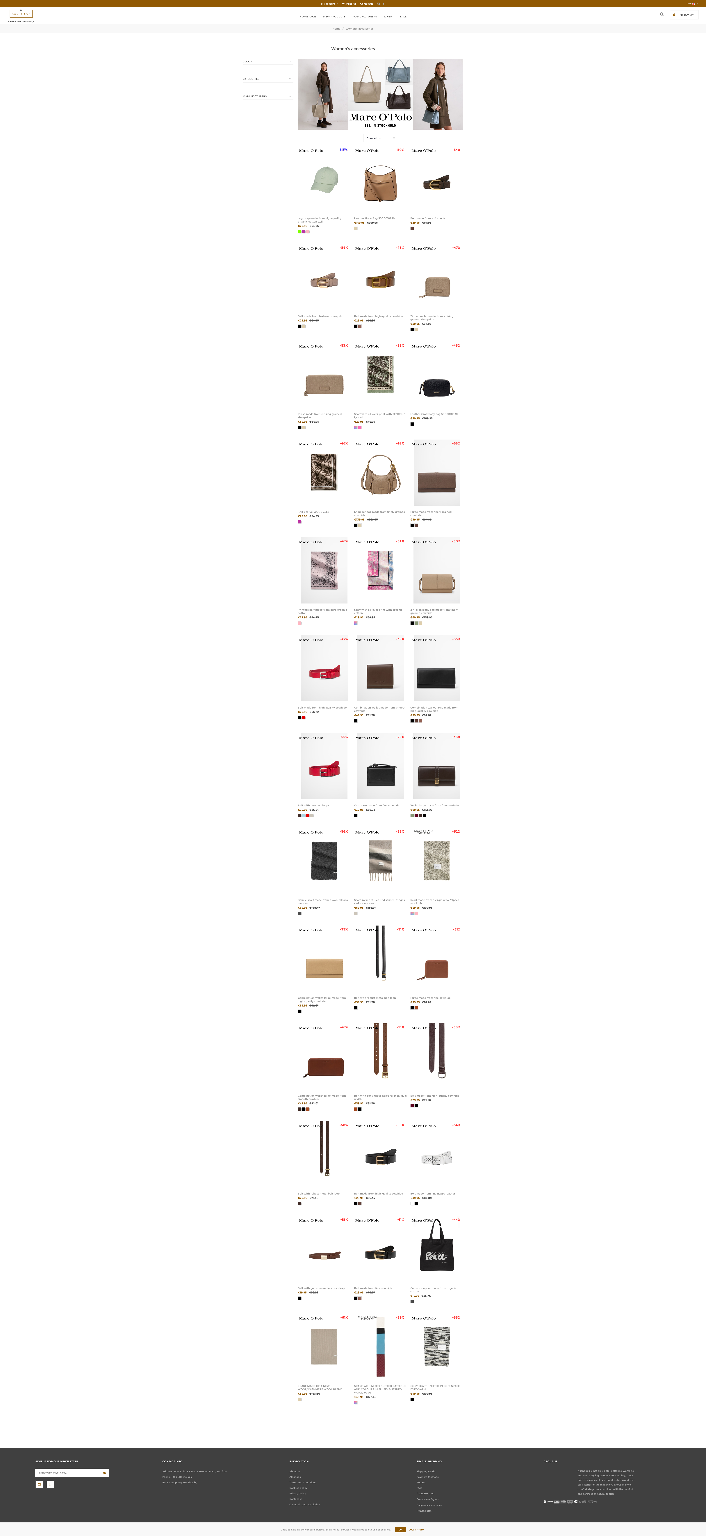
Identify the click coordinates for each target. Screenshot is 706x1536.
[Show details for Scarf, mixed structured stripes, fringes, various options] (380, 861)
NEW (343, 149)
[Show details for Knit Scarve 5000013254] (324, 473)
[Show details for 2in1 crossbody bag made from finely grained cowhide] (436, 570)
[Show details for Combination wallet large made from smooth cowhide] (324, 1056)
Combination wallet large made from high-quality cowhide (434, 709)
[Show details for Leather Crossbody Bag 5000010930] (436, 375)
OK (400, 1529)
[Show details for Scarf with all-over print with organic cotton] (380, 570)
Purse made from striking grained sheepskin (320, 415)
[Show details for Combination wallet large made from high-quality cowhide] (436, 668)
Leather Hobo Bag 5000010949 (374, 218)
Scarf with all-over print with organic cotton (378, 611)
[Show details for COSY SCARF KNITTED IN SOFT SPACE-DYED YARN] (436, 1347)
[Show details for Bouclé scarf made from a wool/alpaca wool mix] (324, 861)
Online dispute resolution (304, 1504)
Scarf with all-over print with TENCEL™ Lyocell (379, 415)
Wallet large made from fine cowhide (434, 805)
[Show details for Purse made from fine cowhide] (436, 959)
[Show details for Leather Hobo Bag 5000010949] (380, 179)
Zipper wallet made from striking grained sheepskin (431, 318)
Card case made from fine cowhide (377, 805)
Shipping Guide (426, 1471)
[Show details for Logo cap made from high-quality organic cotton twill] (324, 179)
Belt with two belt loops (313, 805)
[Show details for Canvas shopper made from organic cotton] (436, 1249)
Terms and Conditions (302, 1482)
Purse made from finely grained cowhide (431, 513)
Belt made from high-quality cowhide (378, 316)
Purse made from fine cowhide (430, 998)
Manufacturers (365, 16)
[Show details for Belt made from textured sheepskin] (324, 277)
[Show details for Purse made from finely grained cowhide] (436, 473)
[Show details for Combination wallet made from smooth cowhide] (380, 668)
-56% (344, 832)
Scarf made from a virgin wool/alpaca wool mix (434, 901)
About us (294, 1471)
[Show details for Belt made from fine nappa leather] (436, 1154)
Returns (421, 1482)
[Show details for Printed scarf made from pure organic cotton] (324, 570)
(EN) (689, 3)
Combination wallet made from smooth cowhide (379, 709)
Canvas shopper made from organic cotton (433, 1289)
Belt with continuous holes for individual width (380, 1097)
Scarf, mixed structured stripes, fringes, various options (380, 901)
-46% (400, 248)
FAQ (419, 1487)
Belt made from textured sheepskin (321, 316)
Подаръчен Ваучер (428, 1499)
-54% (456, 150)
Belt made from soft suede (427, 218)
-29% (400, 737)
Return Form (424, 1510)
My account (328, 3)
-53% (344, 346)
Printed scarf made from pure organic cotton (322, 611)
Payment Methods (428, 1476)
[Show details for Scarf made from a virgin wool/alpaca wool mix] (436, 861)
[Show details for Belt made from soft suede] (436, 179)
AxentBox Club (425, 1493)
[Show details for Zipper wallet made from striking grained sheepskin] (436, 277)
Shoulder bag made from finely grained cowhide (379, 513)
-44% (456, 1220)
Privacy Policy (297, 1493)
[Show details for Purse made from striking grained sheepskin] (324, 375)
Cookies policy (298, 1487)
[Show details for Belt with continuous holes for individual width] (380, 1056)
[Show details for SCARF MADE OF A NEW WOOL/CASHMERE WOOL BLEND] (324, 1347)
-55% (344, 737)
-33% (400, 346)
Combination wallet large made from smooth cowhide (322, 1097)
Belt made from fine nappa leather (432, 1193)
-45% (456, 346)
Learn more (416, 1529)
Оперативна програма (429, 1505)
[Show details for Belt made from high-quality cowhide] (380, 277)
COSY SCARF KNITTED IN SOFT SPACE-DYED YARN (435, 1387)
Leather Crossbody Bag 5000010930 (434, 414)
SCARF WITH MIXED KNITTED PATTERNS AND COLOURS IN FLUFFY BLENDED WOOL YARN (380, 1389)
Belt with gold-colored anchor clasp (321, 1288)
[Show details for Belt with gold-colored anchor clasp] (324, 1249)
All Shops (295, 1476)
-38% (456, 737)
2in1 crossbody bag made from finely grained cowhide (434, 611)
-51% (400, 929)
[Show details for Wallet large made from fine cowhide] (436, 766)
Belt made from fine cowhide (373, 1288)
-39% (400, 639)
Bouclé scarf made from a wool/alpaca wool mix (323, 901)
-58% (456, 1027)
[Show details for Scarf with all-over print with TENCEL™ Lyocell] (380, 375)
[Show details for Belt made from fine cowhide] (380, 1249)
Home (336, 28)
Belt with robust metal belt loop (375, 998)
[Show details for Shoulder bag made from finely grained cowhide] (380, 473)
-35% (456, 639)
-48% (400, 443)
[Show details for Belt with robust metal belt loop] (380, 959)
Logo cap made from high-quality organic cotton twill (319, 220)
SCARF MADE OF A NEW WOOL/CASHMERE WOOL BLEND (320, 1387)
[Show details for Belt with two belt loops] (324, 766)
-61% (400, 1220)
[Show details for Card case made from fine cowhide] (380, 766)
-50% (400, 150)
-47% (456, 248)
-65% (344, 1220)
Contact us (366, 3)
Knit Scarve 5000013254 (313, 512)
